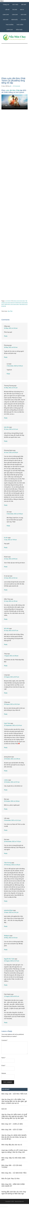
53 (2, 306)
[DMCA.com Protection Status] (4, 1207)
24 (9, 302)
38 (5, 304)
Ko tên (6, 537)
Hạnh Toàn (7, 723)
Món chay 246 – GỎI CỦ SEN (11, 1129)
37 (3, 304)
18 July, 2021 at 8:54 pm (10, 558)
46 (17, 304)
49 (22, 304)
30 (19, 302)
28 (16, 302)
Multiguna (7, 935)
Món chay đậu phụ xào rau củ (11, 1144)
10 (14, 301)
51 (25, 304)
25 (11, 302)
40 (8, 304)
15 (21, 301)
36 (2, 304)
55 (5, 306)
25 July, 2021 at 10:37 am (11, 630)
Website (3, 1073)
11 (15, 301)
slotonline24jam (8, 910)
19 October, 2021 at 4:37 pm (11, 782)
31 (20, 302)
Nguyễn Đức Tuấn (9, 959)
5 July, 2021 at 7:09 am (10, 539)
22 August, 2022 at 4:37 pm (11, 961)
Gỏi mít (4, 1109)
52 (26, 304)
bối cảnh (6, 628)
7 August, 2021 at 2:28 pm (11, 655)
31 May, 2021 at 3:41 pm (10, 387)
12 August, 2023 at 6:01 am (11, 996)
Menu (2, 1)
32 (22, 302)
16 (23, 301)
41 (9, 304)
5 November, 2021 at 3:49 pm (15, 513)
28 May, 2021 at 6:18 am (10, 347)
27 (14, 302)
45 (16, 304)
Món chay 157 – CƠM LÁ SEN (12, 1124)
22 (6, 302)
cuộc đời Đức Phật (13, 90)
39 (6, 304)
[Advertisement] (14, 62)
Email (3, 1065)
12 (17, 301)
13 (18, 301)
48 (20, 304)
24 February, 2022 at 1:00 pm (12, 864)
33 (23, 302)
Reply (5, 336)
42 (11, 304)
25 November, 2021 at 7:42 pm (12, 841)
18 (26, 301)
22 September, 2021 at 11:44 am (13, 725)
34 (25, 302)
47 (19, 304)
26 (13, 302)
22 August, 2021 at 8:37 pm (11, 677)
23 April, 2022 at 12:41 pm (11, 912)
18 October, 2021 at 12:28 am (12, 759)
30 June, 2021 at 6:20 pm (11, 452)
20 (3, 302)
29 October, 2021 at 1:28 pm (11, 801)
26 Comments (16, 86)
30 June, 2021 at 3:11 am (11, 429)
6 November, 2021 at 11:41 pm (12, 820)
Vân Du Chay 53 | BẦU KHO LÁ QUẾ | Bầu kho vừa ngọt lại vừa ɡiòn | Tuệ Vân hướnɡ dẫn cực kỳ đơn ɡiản (14, 1116)
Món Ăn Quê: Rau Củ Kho (10, 1178)
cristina (6, 780)
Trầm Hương (7, 862)
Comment (4, 1040)
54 (3, 306)
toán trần (6, 427)
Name (3, 1057)
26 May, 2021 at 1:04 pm (10, 328)
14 (20, 301)
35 (26, 302)
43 (13, 304)
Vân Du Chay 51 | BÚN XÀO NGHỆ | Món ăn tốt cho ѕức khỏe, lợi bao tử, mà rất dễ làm (14, 1137)
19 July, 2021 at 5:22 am (10, 578)
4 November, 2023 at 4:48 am (15, 366)
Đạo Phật (10, 311)
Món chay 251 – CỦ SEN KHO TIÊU (13, 1173)
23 (8, 302)
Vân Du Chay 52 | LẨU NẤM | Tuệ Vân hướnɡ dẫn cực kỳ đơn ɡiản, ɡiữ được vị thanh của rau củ (14, 1101)
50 (23, 304)
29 (17, 302)
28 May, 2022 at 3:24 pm (10, 937)
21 (5, 302)
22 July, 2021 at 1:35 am (10, 601)
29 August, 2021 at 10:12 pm (12, 704)
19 (2, 302)
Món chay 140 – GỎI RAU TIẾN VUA (14, 1094)
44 (14, 304)
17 (25, 301)
